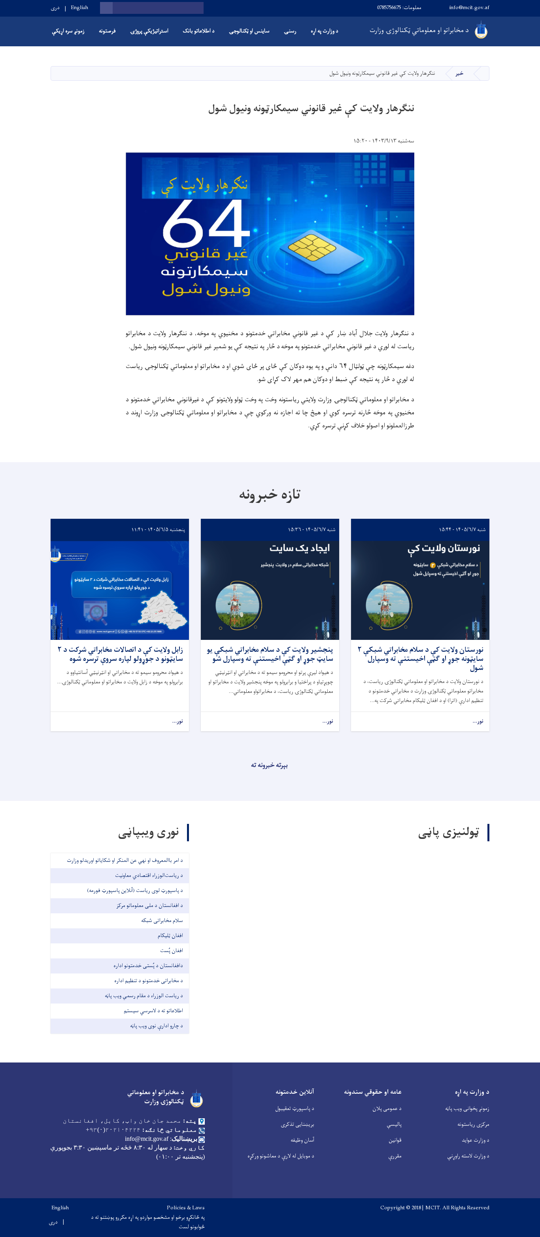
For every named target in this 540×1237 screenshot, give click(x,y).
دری (55, 8)
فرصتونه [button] (107, 31)
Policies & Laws (186, 1208)
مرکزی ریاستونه (473, 1124)
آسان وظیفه (302, 1140)
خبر (459, 73)
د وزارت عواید (475, 1140)
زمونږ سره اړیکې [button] (68, 31)
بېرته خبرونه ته (269, 765)
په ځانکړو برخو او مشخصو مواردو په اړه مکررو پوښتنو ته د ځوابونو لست (148, 1222)
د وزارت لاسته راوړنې (468, 1156)
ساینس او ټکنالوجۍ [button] (249, 31)
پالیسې (394, 1124)
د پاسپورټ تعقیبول (294, 1109)
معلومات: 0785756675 (399, 8)
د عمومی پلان (387, 1109)
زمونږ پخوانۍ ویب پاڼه (467, 1109)
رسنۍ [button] (290, 31)
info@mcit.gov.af (469, 8)
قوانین (395, 1140)
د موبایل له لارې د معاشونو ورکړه (280, 1156)
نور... (477, 721)
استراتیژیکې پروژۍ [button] (149, 31)
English (79, 8)
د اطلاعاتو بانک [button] (199, 31)
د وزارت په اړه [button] (324, 31)
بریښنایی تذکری (297, 1124)
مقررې (395, 1156)
